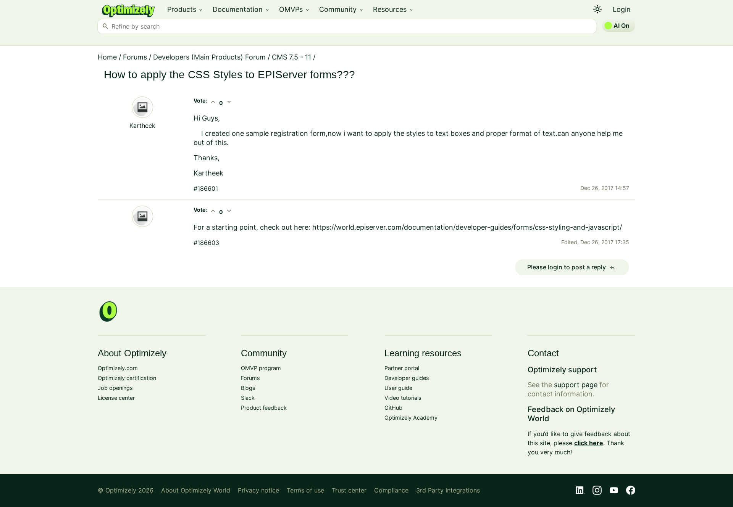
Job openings (115, 388)
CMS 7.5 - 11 (291, 57)
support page (575, 385)
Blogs (248, 388)
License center (116, 397)
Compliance (391, 490)
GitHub (393, 407)
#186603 (206, 242)
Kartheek (142, 125)
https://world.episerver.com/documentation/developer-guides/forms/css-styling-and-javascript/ (467, 227)
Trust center (349, 490)
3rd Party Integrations (448, 490)
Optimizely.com (118, 368)
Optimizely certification (127, 378)
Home (107, 57)
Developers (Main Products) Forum (209, 57)
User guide (398, 388)
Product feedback (264, 407)
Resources (393, 9)
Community (341, 9)
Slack (248, 397)
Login (622, 9)
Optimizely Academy (411, 417)
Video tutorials (402, 397)
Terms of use (305, 490)
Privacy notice (258, 490)
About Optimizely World (195, 490)
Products (185, 9)
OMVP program (261, 368)
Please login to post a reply (571, 267)
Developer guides (406, 378)
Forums (135, 57)
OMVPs (294, 9)
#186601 (206, 188)
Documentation (241, 9)
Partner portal (401, 368)
